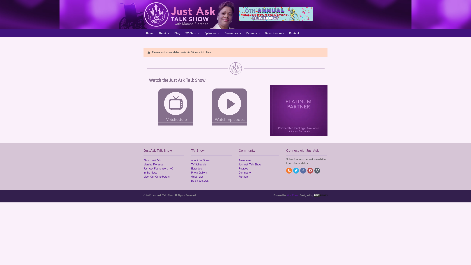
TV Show (190, 33)
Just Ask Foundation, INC (158, 168)
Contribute (245, 172)
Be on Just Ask (274, 33)
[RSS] (289, 170)
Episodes (210, 33)
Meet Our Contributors (157, 176)
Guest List (197, 176)
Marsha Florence (153, 164)
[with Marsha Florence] (179, 24)
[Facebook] (303, 170)
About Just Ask (152, 160)
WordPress (292, 195)
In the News (150, 172)
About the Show (200, 160)
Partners (251, 33)
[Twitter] (296, 170)
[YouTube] (310, 170)
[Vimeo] (317, 170)
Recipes (243, 168)
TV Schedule (198, 164)
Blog (177, 33)
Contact (294, 33)
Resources (231, 33)
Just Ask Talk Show (250, 164)
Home (149, 33)
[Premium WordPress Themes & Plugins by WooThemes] (320, 195)
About (162, 33)
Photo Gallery (199, 172)
